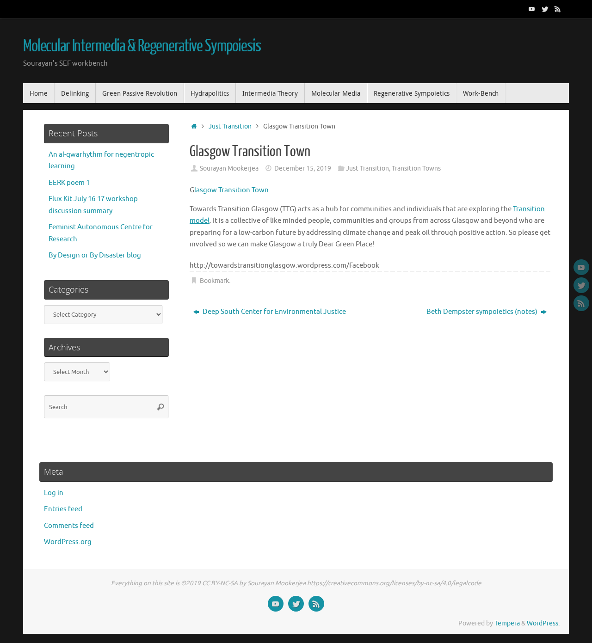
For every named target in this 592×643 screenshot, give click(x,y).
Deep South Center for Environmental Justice (273, 311)
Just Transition (230, 126)
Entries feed (63, 509)
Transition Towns (416, 168)
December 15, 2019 (302, 168)
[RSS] (557, 8)
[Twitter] (544, 8)
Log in (53, 493)
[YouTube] (531, 8)
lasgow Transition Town (231, 190)
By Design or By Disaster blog (95, 255)
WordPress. (543, 623)
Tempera (507, 623)
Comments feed (69, 525)
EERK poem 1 (69, 182)
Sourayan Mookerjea (229, 168)
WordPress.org (68, 542)
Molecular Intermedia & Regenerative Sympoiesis (142, 46)
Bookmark (214, 281)
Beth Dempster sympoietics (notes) (482, 311)
